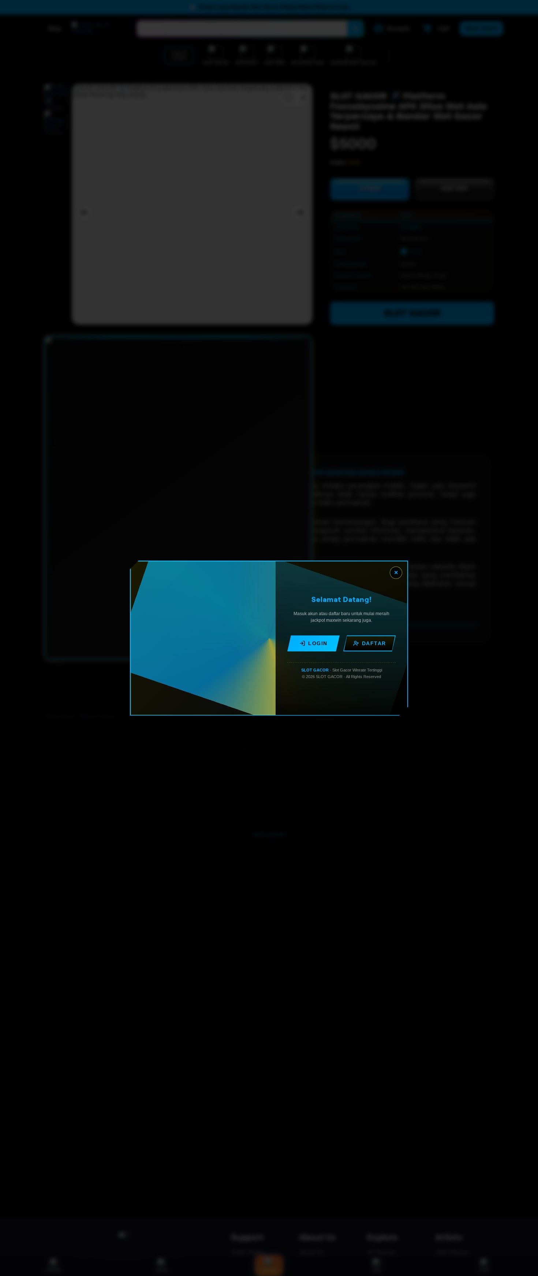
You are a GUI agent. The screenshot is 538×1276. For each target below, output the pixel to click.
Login (318, 643)
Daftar (374, 643)
